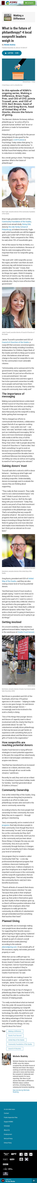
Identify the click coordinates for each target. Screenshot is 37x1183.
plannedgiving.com (9, 947)
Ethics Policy (8, 1143)
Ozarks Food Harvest (26, 632)
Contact (6, 1113)
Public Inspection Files (10, 1117)
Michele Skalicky (9, 45)
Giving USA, (26, 224)
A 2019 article (19, 140)
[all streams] (34, 1180)
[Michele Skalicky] (6, 1059)
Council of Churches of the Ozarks (15, 342)
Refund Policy (8, 1138)
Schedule (7, 1126)
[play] (3, 1181)
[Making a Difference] (7, 17)
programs (6, 825)
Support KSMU (8, 1121)
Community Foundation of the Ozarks (16, 222)
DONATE (30, 3)
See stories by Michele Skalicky (21, 1091)
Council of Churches (14, 1048)
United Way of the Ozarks (16, 1040)
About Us (7, 1130)
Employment (8, 1134)
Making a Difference (19, 17)
